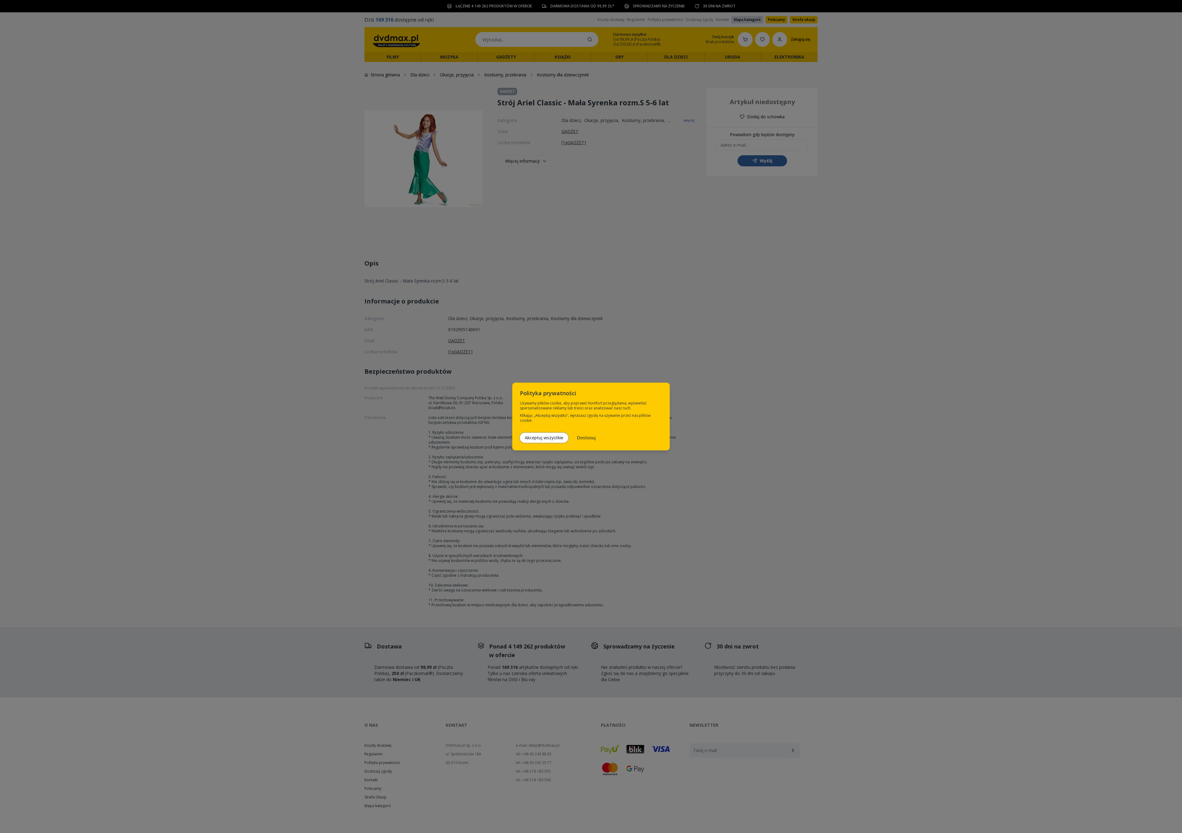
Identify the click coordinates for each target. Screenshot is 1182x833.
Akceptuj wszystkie (544, 438)
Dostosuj (586, 438)
